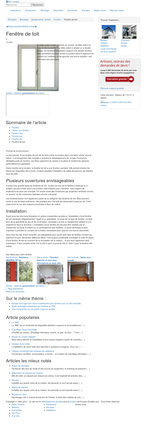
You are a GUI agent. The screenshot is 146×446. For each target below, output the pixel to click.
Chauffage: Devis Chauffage (24, 329)
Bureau (104, 40)
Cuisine (104, 42)
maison (73, 401)
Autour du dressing (20, 365)
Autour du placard (20, 387)
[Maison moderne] (108, 32)
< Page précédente (14, 288)
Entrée (124, 42)
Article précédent (14, 26)
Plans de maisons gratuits (112, 88)
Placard (15, 380)
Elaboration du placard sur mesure (27, 372)
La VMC (15, 322)
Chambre (125, 40)
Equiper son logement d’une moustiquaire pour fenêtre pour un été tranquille (46, 303)
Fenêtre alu (17, 139)
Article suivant (30, 26)
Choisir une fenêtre (20, 130)
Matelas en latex (19, 394)
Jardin (124, 45)
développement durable (52, 401)
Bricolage (24, 19)
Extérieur (105, 45)
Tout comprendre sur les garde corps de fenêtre (33, 309)
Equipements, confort (41, 19)
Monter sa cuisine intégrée (24, 336)
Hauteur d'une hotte (21, 343)
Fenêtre (57, 19)
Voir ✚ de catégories (108, 51)
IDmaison (12, 19)
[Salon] (129, 32)
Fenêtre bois (17, 133)
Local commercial (108, 48)
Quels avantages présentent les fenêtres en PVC (34, 306)
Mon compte (13, 1)
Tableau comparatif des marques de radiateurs (33, 351)
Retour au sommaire (15, 291)
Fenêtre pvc (17, 136)
